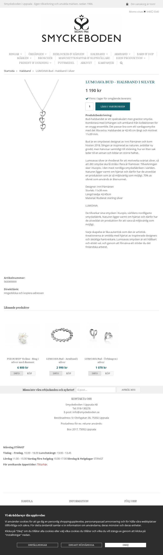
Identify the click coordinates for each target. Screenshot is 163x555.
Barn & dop (145, 54)
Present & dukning (34, 62)
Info (17, 373)
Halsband (97, 54)
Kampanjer (106, 62)
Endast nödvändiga (81, 545)
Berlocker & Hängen (68, 54)
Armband (121, 54)
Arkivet (86, 62)
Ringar (14, 54)
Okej (126, 545)
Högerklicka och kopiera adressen (24, 293)
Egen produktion (129, 58)
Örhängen (36, 54)
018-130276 (83, 408)
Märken (23, 58)
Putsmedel (66, 62)
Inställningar (37, 545)
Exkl (156, 11)
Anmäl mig (128, 389)
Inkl (149, 11)
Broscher (45, 58)
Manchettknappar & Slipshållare (84, 58)
